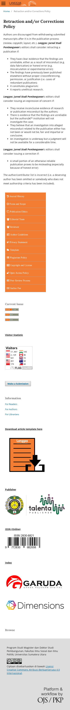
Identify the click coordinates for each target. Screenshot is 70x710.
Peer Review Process (20, 280)
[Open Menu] (3, 3)
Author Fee (15, 288)
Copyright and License (21, 265)
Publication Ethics (18, 211)
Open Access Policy (19, 273)
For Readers (11, 404)
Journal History (16, 196)
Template (14, 250)
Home (6, 11)
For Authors (11, 409)
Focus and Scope (17, 204)
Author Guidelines (19, 234)
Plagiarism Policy (18, 257)
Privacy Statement (18, 242)
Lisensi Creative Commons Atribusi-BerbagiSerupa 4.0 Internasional (33, 670)
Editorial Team (16, 219)
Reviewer (14, 227)
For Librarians (12, 414)
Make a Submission (18, 383)
